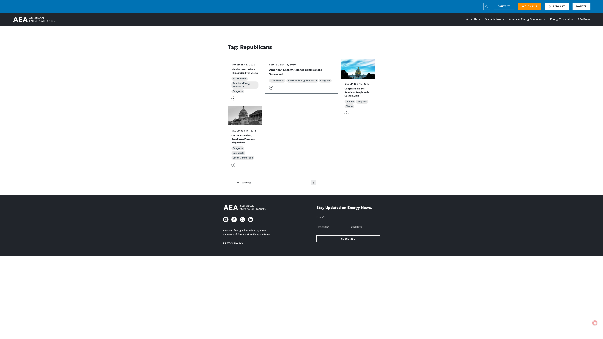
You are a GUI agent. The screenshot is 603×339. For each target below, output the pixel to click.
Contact (504, 6)
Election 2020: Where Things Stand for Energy (244, 70)
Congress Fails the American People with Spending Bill (357, 92)
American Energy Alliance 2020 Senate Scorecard (295, 71)
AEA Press (584, 19)
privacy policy (233, 243)
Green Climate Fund (243, 157)
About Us (471, 19)
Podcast (559, 6)
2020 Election (240, 78)
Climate (350, 101)
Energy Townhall (560, 19)
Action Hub (529, 6)
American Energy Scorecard (526, 19)
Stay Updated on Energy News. (344, 207)
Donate (581, 6)
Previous (246, 182)
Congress (238, 91)
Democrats (238, 153)
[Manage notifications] (594, 322)
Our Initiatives (493, 19)
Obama (349, 106)
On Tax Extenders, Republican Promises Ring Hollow (243, 139)
